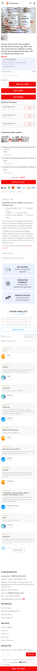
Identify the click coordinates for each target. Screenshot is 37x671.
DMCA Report (14, 662)
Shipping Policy (6, 614)
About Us (4, 630)
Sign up (31, 654)
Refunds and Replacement (10, 611)
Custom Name (6, 71)
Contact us (5, 634)
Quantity (4, 80)
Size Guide (4, 637)
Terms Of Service (7, 640)
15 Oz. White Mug (21, 62)
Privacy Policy (6, 608)
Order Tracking (6, 627)
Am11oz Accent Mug (9, 66)
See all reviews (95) (18, 314)
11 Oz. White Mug (11, 59)
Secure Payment (7, 618)
